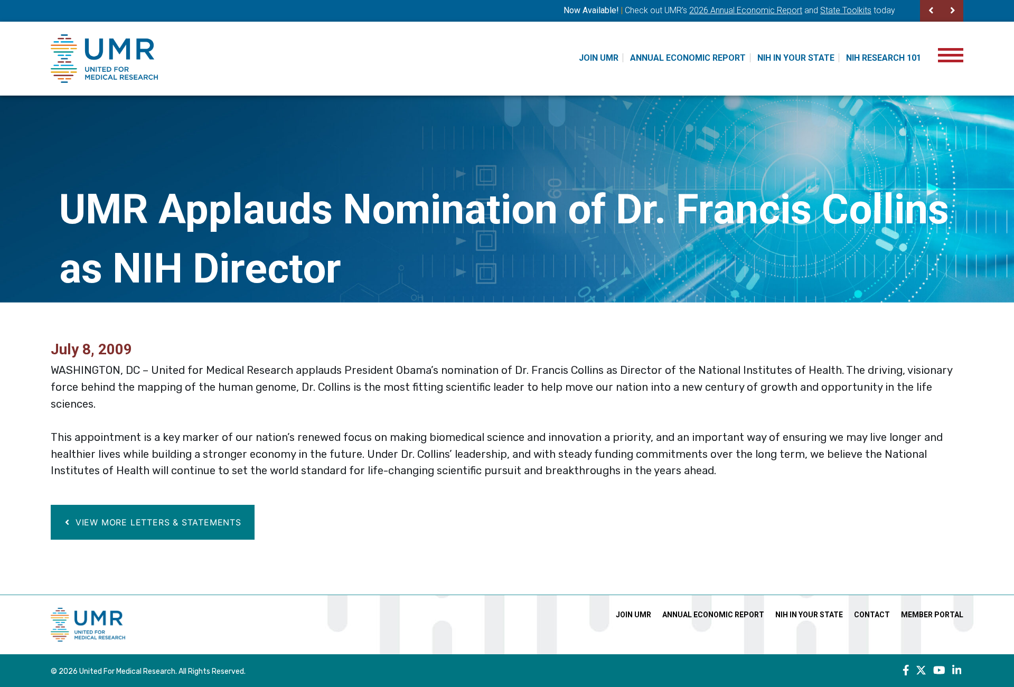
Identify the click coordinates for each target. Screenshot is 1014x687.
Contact (872, 614)
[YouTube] (939, 670)
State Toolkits (845, 10)
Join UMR (598, 58)
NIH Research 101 (883, 58)
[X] (921, 670)
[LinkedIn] (957, 670)
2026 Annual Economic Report (745, 10)
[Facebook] (906, 670)
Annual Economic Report (688, 58)
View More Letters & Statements (156, 522)
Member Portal (932, 614)
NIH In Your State (795, 58)
